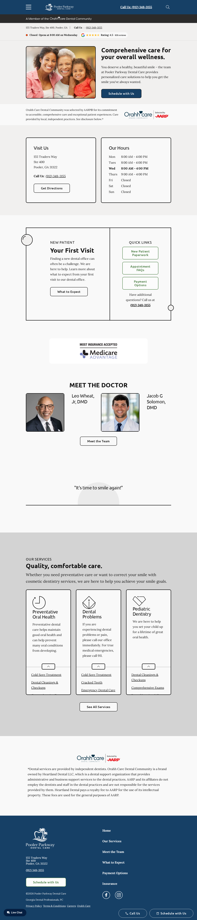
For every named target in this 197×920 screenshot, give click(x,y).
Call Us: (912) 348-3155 (136, 7)
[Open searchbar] (167, 7)
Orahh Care (83, 905)
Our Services (111, 841)
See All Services (98, 707)
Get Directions (52, 188)
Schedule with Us (121, 93)
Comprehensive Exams (147, 688)
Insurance (109, 884)
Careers (71, 905)
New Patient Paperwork (140, 253)
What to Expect (68, 292)
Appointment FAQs (140, 268)
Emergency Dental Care (98, 690)
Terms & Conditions (54, 905)
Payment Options (140, 283)
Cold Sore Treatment (46, 675)
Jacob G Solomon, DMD (156, 401)
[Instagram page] (119, 895)
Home (106, 830)
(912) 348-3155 (94, 27)
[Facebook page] (106, 895)
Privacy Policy (34, 905)
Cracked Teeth (91, 682)
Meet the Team (98, 441)
